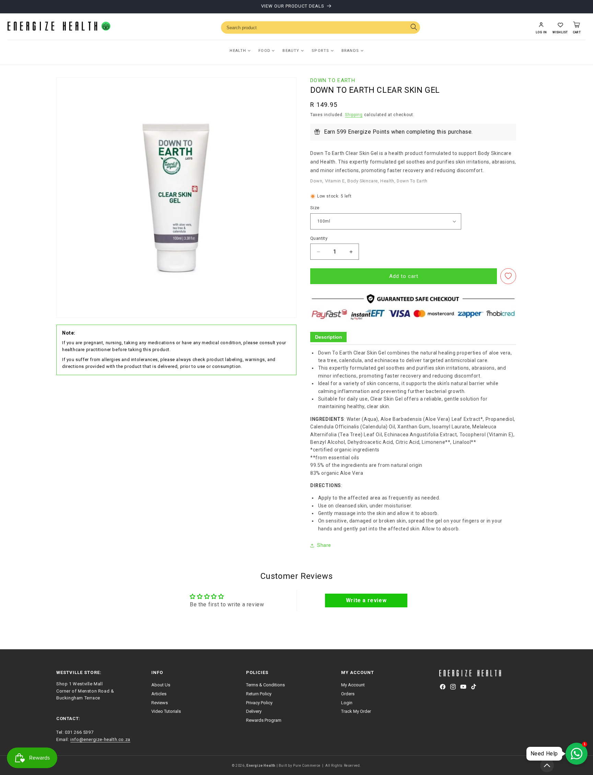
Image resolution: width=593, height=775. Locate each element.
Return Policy (258, 693)
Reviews (159, 702)
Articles (158, 693)
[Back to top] (547, 765)
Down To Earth (332, 80)
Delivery (253, 711)
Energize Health (261, 765)
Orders (347, 693)
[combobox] (320, 27)
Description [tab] (328, 337)
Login (346, 702)
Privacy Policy (259, 702)
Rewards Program (263, 720)
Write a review (366, 600)
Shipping (354, 115)
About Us (160, 684)
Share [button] (324, 545)
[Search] (414, 28)
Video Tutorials (166, 711)
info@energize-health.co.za (100, 739)
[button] (560, 27)
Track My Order (356, 711)
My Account (353, 684)
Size (314, 207)
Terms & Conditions (265, 684)
